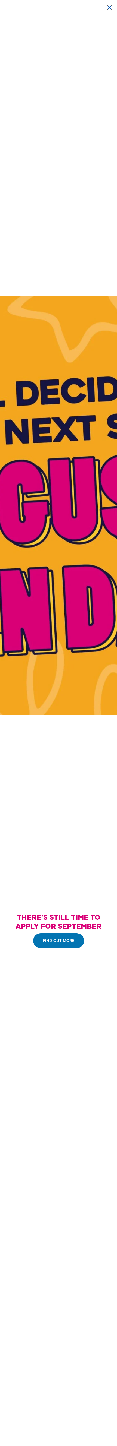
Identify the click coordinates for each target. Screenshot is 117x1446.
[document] (58, 723)
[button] (109, 7)
